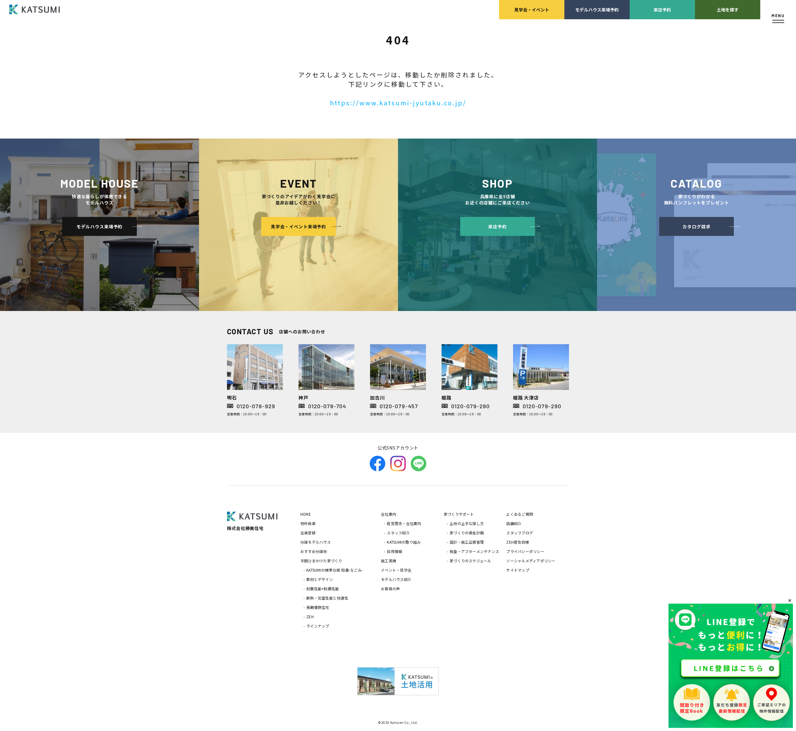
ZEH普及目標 (517, 542)
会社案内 (388, 514)
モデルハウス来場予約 (597, 9)
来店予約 (662, 9)
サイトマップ (517, 570)
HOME (305, 514)
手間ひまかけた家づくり (321, 560)
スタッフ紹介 (398, 532)
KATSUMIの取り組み (404, 542)
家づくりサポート (459, 514)
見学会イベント (532, 9)
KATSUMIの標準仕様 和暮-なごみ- (334, 570)
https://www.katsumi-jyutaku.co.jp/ (398, 102)
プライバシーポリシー (525, 551)
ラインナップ (317, 625)
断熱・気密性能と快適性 (327, 598)
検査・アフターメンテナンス (474, 551)
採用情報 (394, 551)
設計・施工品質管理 (467, 542)
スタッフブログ (519, 532)
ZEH (310, 616)
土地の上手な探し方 (467, 523)
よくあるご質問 (519, 514)
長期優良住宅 (317, 607)
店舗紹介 (513, 523)
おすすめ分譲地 (313, 551)
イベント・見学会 (396, 570)
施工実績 (388, 560)
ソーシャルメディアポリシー (530, 560)
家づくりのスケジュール (470, 560)
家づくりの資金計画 (467, 532)
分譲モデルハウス (315, 542)
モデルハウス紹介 (396, 579)
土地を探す (727, 9)
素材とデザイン (319, 579)
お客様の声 (390, 588)
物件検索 (308, 523)
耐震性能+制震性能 (322, 588)
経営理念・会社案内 (404, 523)
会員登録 (308, 532)
